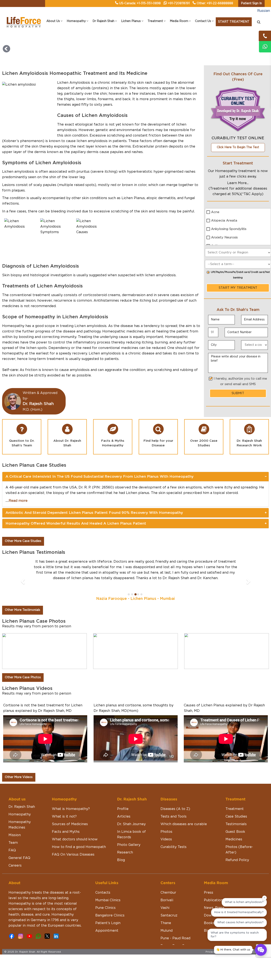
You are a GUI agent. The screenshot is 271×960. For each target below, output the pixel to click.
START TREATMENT (233, 21)
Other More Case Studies (23, 541)
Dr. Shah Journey (131, 824)
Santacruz (168, 915)
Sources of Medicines (70, 824)
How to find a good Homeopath (79, 847)
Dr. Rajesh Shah (21, 806)
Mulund (166, 930)
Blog (121, 860)
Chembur (168, 892)
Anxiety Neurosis (224, 237)
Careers (15, 865)
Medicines (233, 839)
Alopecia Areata (224, 220)
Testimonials (236, 824)
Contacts (102, 892)
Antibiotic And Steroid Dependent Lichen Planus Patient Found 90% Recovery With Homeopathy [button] (94, 512)
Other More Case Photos (23, 677)
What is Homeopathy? (71, 809)
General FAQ (19, 858)
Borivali (166, 900)
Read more (18, 500)
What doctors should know (75, 839)
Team (13, 842)
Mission (14, 835)
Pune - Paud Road (175, 938)
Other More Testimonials (22, 610)
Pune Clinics (105, 907)
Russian (263, 10)
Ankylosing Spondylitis (228, 229)
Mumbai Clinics (107, 900)
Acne (215, 212)
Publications (214, 900)
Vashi (164, 907)
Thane (165, 923)
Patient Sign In (251, 3)
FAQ (12, 850)
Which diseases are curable (183, 824)
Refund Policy (237, 860)
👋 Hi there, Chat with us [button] (233, 949)
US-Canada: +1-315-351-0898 (140, 3)
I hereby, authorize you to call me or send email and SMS (240, 381)
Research (125, 852)
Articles (123, 816)
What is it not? (64, 816)
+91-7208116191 (179, 3)
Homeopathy (19, 814)
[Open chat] (261, 950)
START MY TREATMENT (238, 287)
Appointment (106, 930)
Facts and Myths (66, 831)
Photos (166, 831)
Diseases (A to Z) (175, 809)
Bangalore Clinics (109, 915)
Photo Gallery (128, 844)
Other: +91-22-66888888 (215, 3)
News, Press (214, 907)
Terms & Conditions (254, 951)
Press (208, 892)
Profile (123, 809)
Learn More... (238, 183)
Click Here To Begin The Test (238, 147)
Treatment (234, 809)
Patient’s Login (107, 923)
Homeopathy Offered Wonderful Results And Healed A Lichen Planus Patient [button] (76, 523)
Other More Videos (19, 777)
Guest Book (235, 831)
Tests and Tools (173, 816)
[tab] (135, 476)
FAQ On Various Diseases (73, 854)
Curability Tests (173, 847)
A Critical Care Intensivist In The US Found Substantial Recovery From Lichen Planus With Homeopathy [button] (100, 476)
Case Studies (236, 816)
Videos (166, 839)
